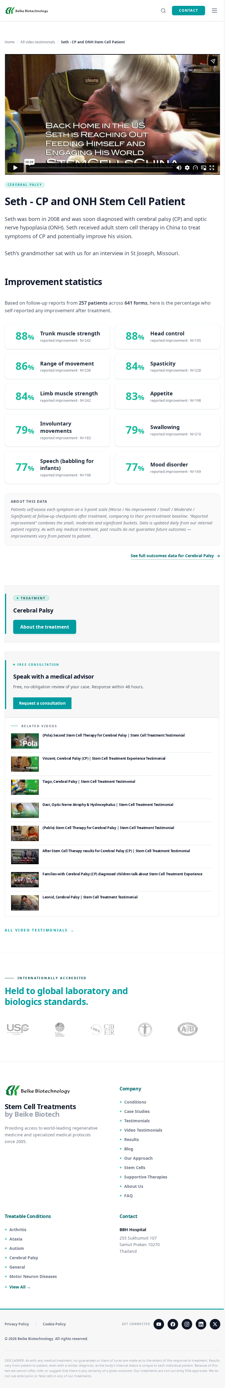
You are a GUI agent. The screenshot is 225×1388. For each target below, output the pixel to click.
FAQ (128, 1195)
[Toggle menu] (214, 10)
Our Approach (138, 1158)
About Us (133, 1186)
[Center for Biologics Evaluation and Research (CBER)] (146, 1029)
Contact (188, 10)
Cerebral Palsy (25, 185)
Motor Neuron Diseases (33, 1276)
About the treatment (44, 627)
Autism (16, 1248)
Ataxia (15, 1239)
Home (10, 42)
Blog (128, 1149)
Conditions (135, 1102)
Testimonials (137, 1120)
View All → (20, 1287)
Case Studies (137, 1111)
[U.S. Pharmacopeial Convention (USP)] (18, 1029)
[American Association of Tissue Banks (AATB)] (188, 1029)
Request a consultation (42, 703)
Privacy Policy (17, 1324)
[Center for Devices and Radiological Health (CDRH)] (103, 1029)
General (17, 1267)
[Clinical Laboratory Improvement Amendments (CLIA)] (60, 1029)
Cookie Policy (54, 1324)
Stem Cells (134, 1167)
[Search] (163, 10)
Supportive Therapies (145, 1177)
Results (131, 1139)
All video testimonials (38, 42)
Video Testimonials (143, 1130)
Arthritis (17, 1229)
